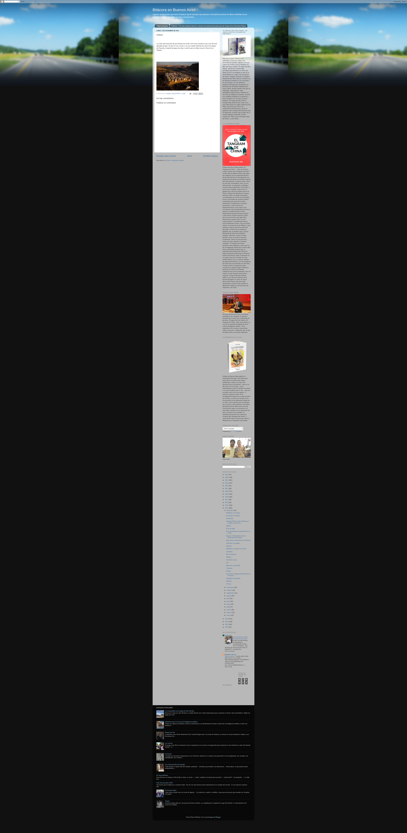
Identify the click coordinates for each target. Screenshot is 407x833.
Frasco (228, 571)
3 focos (228, 584)
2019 (227, 494)
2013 (227, 619)
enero (229, 615)
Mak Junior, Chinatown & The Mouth (238, 540)
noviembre (230, 587)
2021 (227, 488)
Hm (227, 562)
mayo (229, 604)
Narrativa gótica (230, 656)
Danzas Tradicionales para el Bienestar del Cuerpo (236, 536)
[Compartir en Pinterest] (202, 94)
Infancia (228, 546)
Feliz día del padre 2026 (164, 783)
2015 (227, 505)
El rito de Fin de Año (233, 516)
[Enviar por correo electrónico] (194, 94)
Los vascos (169, 743)
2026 (227, 474)
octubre (229, 590)
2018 (227, 497)
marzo (229, 610)
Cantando (168, 754)
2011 (227, 624)
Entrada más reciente (166, 156)
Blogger (218, 817)
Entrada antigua (210, 156)
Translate (238, 431)
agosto (229, 596)
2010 (227, 627)
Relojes (228, 526)
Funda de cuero (231, 560)
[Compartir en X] (198, 94)
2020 (227, 491)
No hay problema (162, 775)
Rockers (229, 581)
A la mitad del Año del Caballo (175, 764)
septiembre (231, 593)
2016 (227, 502)
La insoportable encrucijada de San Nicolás (179, 711)
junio (228, 601)
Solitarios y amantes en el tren (236, 549)
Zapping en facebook (233, 578)
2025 (227, 477)
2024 (227, 480)
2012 (227, 621)
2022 (227, 486)
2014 (227, 508)
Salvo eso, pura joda (233, 565)
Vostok (167, 801)
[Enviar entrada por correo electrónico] (190, 93)
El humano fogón (170, 790)
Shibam (228, 557)
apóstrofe (228, 635)
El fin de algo (230, 528)
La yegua (229, 551)
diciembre (230, 510)
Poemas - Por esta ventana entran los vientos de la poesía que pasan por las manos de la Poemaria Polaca (208, 26)
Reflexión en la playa (233, 513)
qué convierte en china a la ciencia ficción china (240, 638)
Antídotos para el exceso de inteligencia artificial (181, 722)
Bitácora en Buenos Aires (174, 10)
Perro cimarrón (231, 554)
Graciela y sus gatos (233, 543)
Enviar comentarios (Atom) (175, 160)
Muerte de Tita (170, 732)
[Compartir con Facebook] (200, 94)
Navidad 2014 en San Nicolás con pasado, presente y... (237, 522)
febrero (229, 612)
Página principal (162, 26)
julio (228, 598)
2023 (227, 483)
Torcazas (229, 568)
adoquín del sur (230, 654)
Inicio (189, 156)
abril (228, 607)
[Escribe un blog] (196, 94)
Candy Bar (229, 518)
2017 (227, 499)
